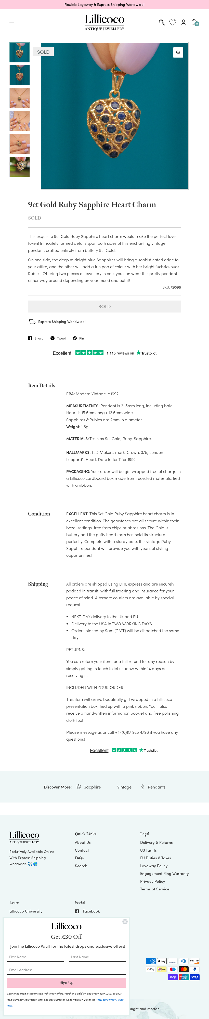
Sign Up (66, 982)
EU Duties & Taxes (155, 857)
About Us (83, 842)
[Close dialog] (125, 922)
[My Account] (183, 22)
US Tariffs (148, 850)
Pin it (82, 338)
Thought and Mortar (142, 1008)
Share (39, 338)
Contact (82, 850)
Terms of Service (154, 888)
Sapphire (92, 787)
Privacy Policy (152, 881)
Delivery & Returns (156, 842)
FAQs (79, 857)
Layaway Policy (154, 865)
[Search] (162, 22)
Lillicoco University (26, 911)
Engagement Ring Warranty (164, 873)
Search (81, 865)
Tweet (61, 338)
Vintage (124, 787)
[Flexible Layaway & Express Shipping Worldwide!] (104, 5)
